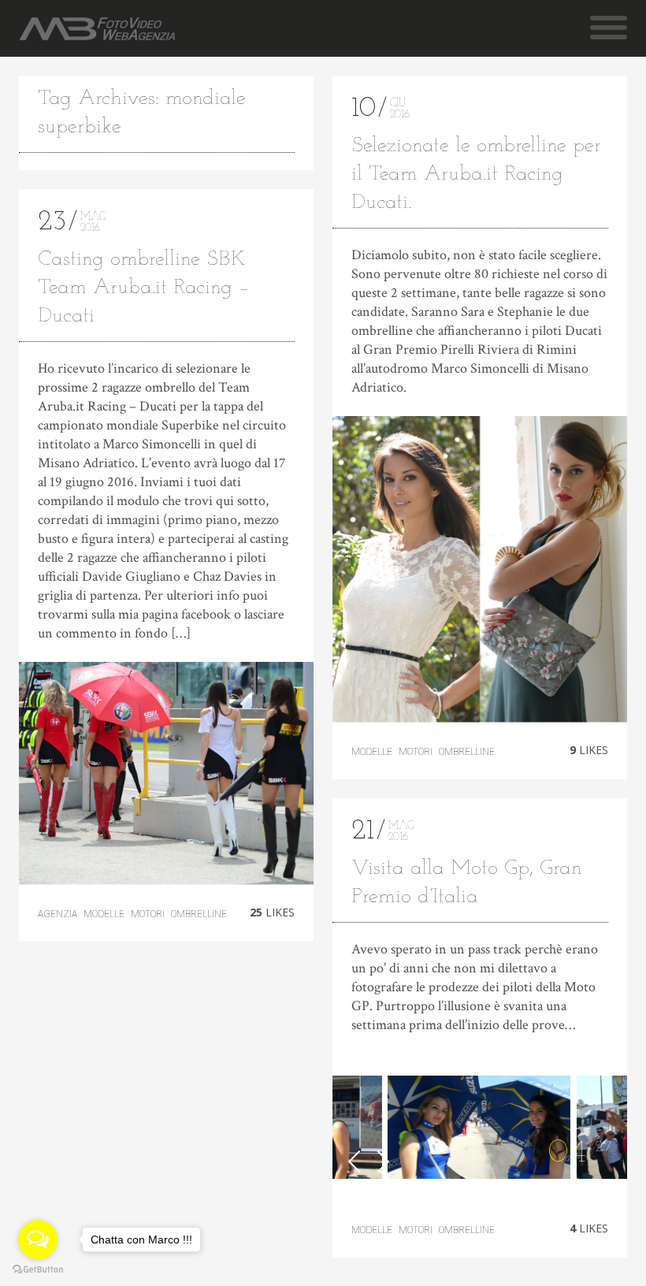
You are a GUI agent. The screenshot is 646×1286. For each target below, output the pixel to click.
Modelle (104, 914)
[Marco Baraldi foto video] (97, 29)
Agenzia (57, 914)
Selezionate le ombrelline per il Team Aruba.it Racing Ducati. (476, 175)
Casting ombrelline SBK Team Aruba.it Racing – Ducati (144, 288)
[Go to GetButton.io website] (38, 1270)
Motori (148, 914)
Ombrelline (199, 914)
